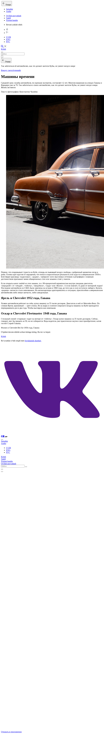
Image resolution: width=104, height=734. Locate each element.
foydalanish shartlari (33, 341)
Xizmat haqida (12, 20)
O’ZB (8, 37)
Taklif (8, 18)
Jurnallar (9, 9)
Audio (8, 11)
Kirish (3, 49)
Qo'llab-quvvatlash (13, 16)
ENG (8, 39)
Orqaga (8, 5)
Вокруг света (6, 70)
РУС (8, 42)
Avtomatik (16, 70)
